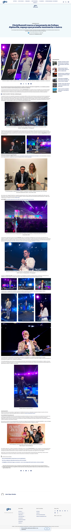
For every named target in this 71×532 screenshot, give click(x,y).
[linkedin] (65, 511)
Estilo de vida (21, 1)
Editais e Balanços (49, 1)
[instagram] (62, 511)
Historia (37, 511)
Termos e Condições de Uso (41, 516)
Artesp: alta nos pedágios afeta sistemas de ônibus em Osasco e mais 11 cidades (63, 80)
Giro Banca (55, 1)
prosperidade (46, 466)
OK (46, 528)
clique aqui (17, 197)
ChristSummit (19, 465)
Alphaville (41, 32)
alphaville (4, 465)
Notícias (15, 1)
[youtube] (55, 513)
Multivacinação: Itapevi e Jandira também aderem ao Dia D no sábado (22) (63, 69)
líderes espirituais (21, 466)
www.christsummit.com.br (30, 413)
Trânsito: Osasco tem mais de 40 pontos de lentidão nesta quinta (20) (64, 85)
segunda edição (5, 467)
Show (9, 467)
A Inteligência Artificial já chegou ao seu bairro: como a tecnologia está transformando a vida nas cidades (23, 462)
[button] (21, 84)
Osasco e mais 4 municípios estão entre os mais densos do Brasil (63, 90)
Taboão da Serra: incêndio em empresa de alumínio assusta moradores (64, 75)
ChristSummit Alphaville (26, 465)
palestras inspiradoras (33, 466)
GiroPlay (35, 2)
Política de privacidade (40, 514)
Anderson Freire (14, 465)
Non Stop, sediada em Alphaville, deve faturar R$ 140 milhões (14, 460)
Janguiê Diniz (15, 466)
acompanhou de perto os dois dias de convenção (29, 155)
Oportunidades (34, 1)
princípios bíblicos (40, 466)
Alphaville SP (8, 465)
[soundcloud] (57, 513)
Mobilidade (27, 1)
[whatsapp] (63, 2)
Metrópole (35, 7)
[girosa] (67, 511)
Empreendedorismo (9, 466)
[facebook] (60, 511)
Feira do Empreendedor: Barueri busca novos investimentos (13, 458)
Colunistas (41, 1)
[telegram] (57, 511)
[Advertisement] (26, 481)
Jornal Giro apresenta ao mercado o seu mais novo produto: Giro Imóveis (20, 199)
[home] (5, 2)
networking (27, 466)
